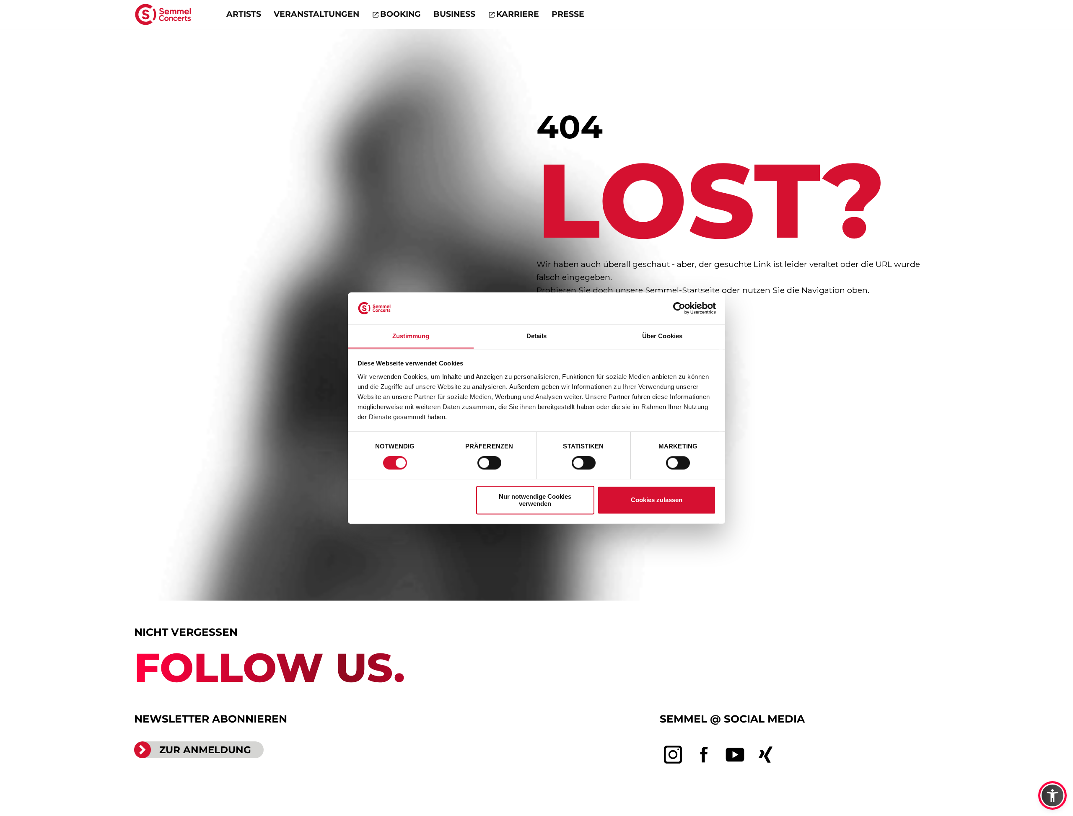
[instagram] (673, 754)
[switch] (489, 462)
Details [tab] (536, 335)
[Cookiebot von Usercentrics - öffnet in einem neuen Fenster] (679, 308)
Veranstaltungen (316, 14)
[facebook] (704, 754)
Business (454, 14)
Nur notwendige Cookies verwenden (535, 500)
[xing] (765, 754)
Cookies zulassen (656, 499)
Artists (243, 14)
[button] (1052, 795)
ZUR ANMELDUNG (205, 750)
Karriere (517, 14)
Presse (568, 14)
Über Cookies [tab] (662, 335)
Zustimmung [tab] (411, 335)
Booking (400, 14)
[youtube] (735, 754)
